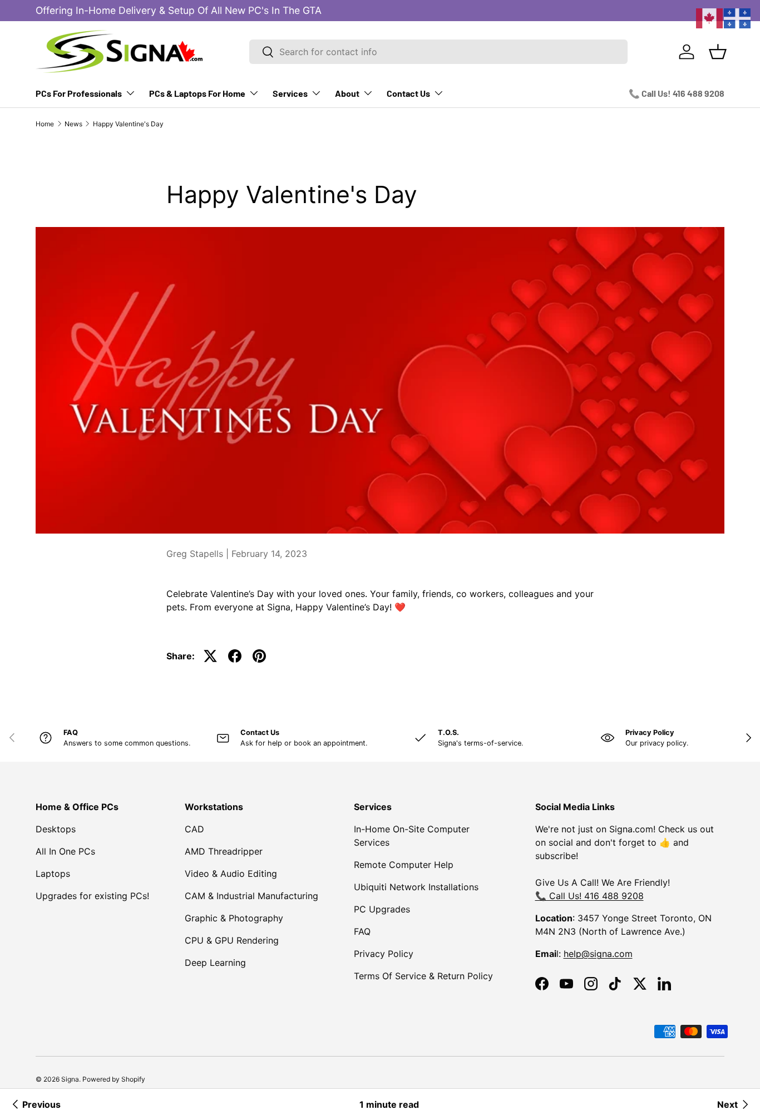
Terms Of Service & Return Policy (423, 975)
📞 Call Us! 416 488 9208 (676, 93)
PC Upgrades (382, 909)
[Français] (738, 17)
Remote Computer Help (403, 864)
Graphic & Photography (234, 918)
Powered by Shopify (113, 1079)
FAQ (362, 931)
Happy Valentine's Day (128, 124)
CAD (194, 829)
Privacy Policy (383, 953)
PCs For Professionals (79, 93)
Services (290, 93)
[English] (710, 17)
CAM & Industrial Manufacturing (251, 895)
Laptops (53, 873)
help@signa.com (598, 953)
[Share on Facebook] (235, 656)
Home (45, 124)
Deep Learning (215, 962)
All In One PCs (65, 851)
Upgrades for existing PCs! (92, 895)
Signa (70, 1079)
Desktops (56, 829)
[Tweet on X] (210, 656)
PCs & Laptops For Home (197, 93)
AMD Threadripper (224, 851)
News (73, 124)
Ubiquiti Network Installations (416, 886)
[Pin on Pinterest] (259, 656)
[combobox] (438, 52)
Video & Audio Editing (231, 873)
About (347, 93)
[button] (717, 52)
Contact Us (408, 93)
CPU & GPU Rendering (232, 940)
